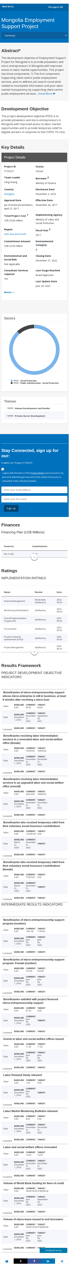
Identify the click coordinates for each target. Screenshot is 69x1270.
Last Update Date (46, 281)
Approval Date (12, 200)
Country (9, 189)
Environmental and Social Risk (15, 257)
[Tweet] (20, 1261)
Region (8, 229)
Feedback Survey (54, 1250)
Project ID (10, 166)
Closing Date (43, 255)
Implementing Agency (49, 214)
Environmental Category (44, 243)
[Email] (7, 1261)
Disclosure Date (45, 189)
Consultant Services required (16, 272)
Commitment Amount (17, 241)
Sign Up (11, 508)
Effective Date (44, 200)
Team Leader (12, 177)
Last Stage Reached (48, 270)
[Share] (34, 1261)
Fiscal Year (43, 230)
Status (40, 166)
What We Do (8, 6)
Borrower (42, 178)
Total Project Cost (16, 215)
